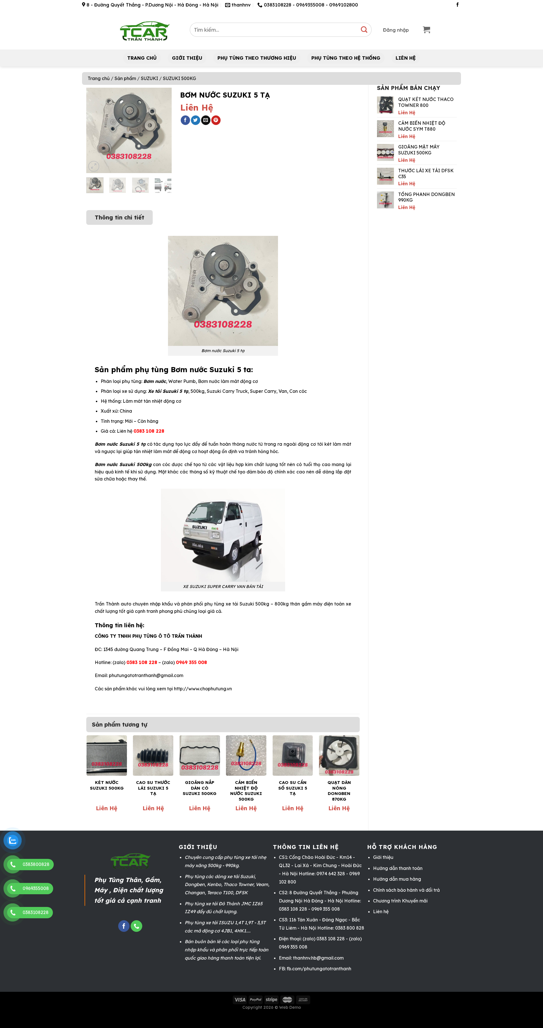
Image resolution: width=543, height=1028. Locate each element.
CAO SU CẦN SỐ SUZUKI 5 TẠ (292, 788)
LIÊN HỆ (406, 58)
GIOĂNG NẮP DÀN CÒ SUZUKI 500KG (199, 788)
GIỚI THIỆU (187, 58)
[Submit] (364, 30)
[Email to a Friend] (205, 120)
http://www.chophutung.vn (203, 688)
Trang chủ (99, 78)
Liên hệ (381, 911)
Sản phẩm (125, 78)
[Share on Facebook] (185, 120)
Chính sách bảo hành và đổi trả (406, 890)
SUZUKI (149, 78)
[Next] (163, 130)
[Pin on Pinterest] (216, 120)
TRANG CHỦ (142, 58)
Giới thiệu (383, 857)
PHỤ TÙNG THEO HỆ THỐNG (345, 58)
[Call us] (136, 926)
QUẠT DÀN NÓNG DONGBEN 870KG (339, 791)
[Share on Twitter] (195, 120)
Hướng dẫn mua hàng (397, 879)
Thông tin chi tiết (119, 217)
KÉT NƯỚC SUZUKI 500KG (107, 785)
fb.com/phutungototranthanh (319, 968)
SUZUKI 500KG (179, 78)
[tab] (119, 215)
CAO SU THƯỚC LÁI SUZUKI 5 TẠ (153, 788)
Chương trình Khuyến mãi (400, 901)
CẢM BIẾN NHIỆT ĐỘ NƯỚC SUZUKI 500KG (246, 791)
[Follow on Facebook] (457, 5)
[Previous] (95, 130)
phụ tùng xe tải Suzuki (229, 604)
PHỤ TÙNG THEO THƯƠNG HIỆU (256, 58)
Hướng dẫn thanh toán (398, 868)
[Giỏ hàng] (426, 30)
